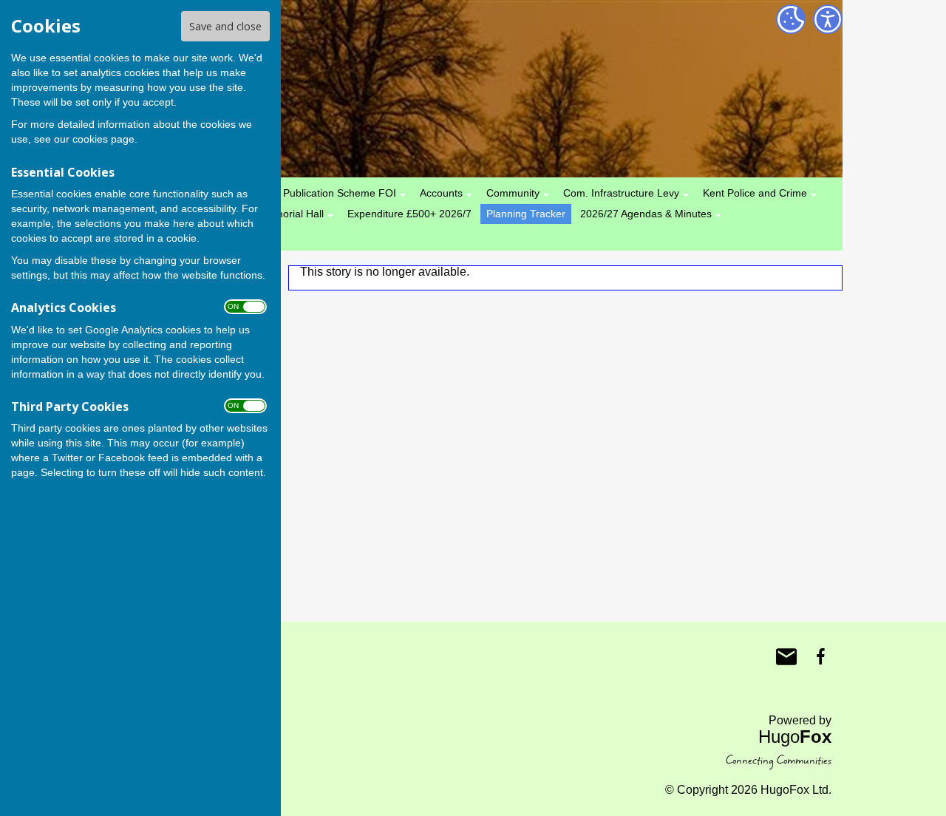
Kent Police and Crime (755, 193)
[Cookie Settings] (791, 19)
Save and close (225, 26)
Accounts (441, 193)
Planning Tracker (525, 214)
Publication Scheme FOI (339, 193)
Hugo (794, 737)
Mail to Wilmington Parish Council (786, 656)
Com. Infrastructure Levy (621, 193)
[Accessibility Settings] (828, 19)
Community (513, 193)
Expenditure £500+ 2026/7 (409, 214)
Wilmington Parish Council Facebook (820, 656)
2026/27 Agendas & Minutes (646, 214)
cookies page (103, 139)
